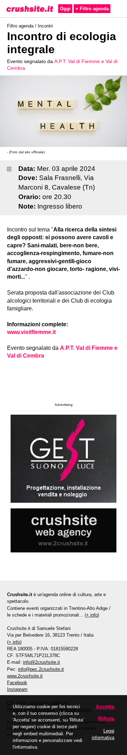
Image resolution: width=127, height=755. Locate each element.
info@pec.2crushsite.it (41, 669)
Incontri (45, 26)
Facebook (17, 682)
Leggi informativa (103, 734)
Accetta (105, 707)
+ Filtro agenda (92, 8)
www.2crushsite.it (25, 676)
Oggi (65, 8)
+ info (92, 615)
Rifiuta (106, 719)
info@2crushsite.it (41, 662)
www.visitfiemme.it (31, 332)
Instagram (17, 689)
